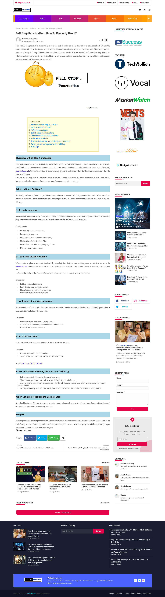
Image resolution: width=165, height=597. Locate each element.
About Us (101, 3)
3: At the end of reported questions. (45, 136)
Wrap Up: (35, 147)
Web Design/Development (60, 20)
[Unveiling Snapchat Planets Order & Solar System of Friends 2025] (120, 269)
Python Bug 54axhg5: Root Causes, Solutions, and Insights (129, 560)
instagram (143, 301)
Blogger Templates (69, 593)
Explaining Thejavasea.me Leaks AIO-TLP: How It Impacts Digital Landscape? (137, 279)
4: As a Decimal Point (39, 138)
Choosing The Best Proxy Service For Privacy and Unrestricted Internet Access (138, 257)
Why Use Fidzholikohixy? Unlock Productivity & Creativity (136, 235)
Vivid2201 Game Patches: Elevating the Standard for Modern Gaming (137, 246)
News (96, 19)
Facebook (31, 438)
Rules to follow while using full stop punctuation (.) (50, 141)
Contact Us (112, 3)
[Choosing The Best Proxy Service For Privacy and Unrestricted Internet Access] (120, 258)
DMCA (135, 3)
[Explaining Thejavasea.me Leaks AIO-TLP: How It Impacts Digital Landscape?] (120, 280)
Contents (35, 121)
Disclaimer (145, 3)
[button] (149, 18)
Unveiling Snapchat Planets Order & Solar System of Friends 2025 (137, 268)
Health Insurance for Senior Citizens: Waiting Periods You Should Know (129, 349)
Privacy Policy (124, 3)
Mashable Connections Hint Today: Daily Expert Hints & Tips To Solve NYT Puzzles (29, 487)
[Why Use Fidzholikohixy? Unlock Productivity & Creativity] (120, 235)
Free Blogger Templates (95, 593)
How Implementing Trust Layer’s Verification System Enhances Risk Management (41, 560)
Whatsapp (54, 438)
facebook (125, 301)
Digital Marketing (41, 20)
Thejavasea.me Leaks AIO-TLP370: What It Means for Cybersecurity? (131, 531)
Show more (105, 463)
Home (18, 28)
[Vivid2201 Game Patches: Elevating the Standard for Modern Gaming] (120, 246)
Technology (23, 19)
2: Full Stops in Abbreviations (42, 133)
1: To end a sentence (39, 130)
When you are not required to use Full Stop (48, 144)
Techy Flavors (31, 593)
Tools (114, 19)
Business (78, 19)
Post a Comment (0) (63, 512)
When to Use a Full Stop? (41, 127)
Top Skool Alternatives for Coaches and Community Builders (60, 487)
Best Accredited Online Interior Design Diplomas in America (95, 486)
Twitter (43, 438)
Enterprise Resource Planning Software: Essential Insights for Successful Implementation (41, 546)
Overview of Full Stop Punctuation (44, 124)
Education (25, 28)
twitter (125, 307)
